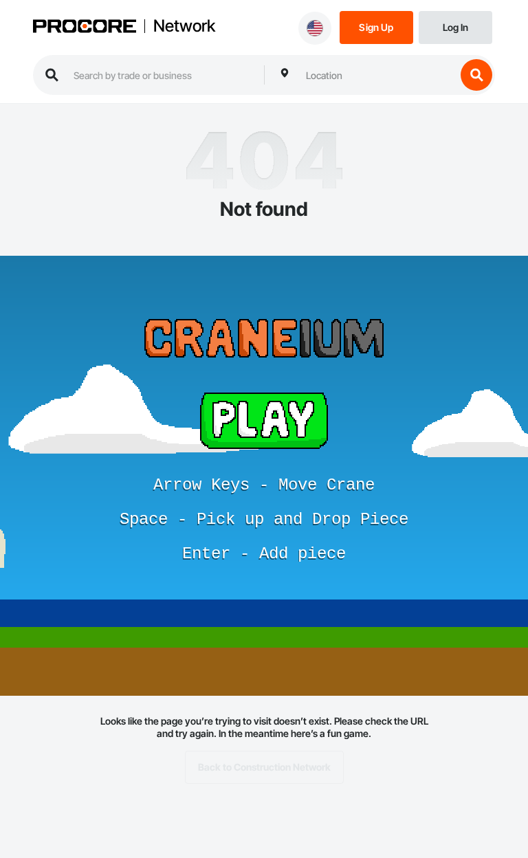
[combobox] (377, 75)
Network (184, 26)
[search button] (476, 75)
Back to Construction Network (264, 767)
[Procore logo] (84, 27)
